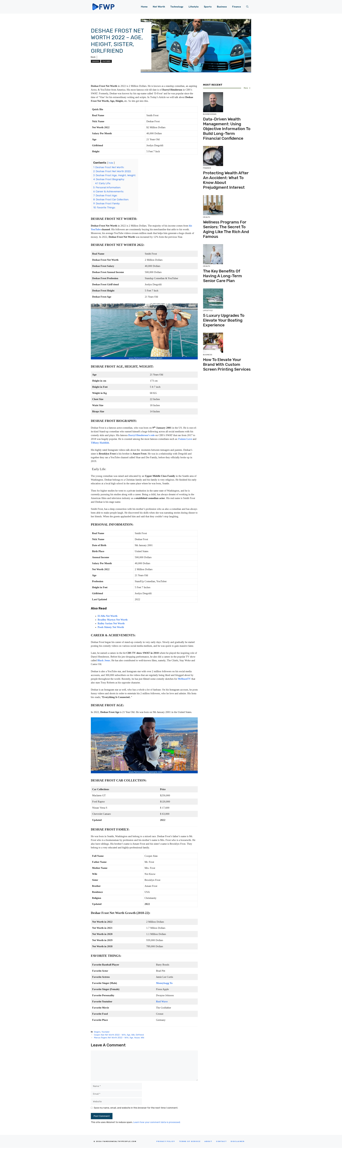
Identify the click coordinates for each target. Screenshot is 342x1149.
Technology (176, 6)
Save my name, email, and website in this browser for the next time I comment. (136, 1107)
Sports (208, 6)
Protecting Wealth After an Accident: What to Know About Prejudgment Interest (225, 180)
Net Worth (159, 6)
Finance (236, 6)
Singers (95, 61)
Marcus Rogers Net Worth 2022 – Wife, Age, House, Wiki (119, 1037)
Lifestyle (194, 6)
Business (222, 6)
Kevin (93, 57)
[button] (247, 7)
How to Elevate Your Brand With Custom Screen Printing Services (227, 364)
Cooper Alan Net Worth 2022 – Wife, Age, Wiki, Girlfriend (119, 1035)
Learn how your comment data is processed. (156, 1122)
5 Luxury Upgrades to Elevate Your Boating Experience (223, 320)
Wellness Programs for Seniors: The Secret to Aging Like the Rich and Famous (226, 229)
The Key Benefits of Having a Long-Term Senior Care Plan (222, 276)
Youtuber (106, 61)
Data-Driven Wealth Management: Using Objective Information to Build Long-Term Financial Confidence (226, 129)
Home (144, 6)
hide (111, 163)
